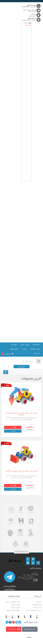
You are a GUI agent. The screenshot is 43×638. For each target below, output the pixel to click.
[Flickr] (28, 563)
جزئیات (12, 431)
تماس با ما (37, 353)
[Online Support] (9, 576)
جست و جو (21, 366)
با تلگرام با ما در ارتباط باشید (9, 587)
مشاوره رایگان (14, 349)
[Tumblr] (38, 563)
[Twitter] (33, 559)
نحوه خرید (14, 344)
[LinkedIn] (33, 563)
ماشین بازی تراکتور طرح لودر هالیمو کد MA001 (21, 471)
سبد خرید (12, 427)
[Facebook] (28, 559)
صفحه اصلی (36, 344)
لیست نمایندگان (35, 349)
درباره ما (24, 349)
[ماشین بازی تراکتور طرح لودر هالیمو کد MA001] (21, 454)
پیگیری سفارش (24, 344)
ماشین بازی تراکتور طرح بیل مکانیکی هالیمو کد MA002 (21, 414)
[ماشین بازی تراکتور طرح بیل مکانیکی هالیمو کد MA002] (21, 396)
